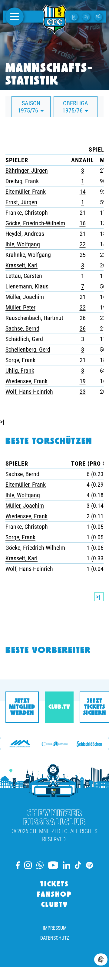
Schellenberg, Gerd (27, 349)
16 (83, 223)
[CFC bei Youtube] (53, 865)
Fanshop (54, 894)
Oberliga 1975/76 (75, 107)
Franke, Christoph (26, 212)
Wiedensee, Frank (26, 381)
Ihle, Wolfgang (22, 244)
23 (83, 391)
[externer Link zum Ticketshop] (74, 16)
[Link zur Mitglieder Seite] (99, 16)
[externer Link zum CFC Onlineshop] (86, 16)
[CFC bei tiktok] (78, 865)
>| (2, 421)
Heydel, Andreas (24, 233)
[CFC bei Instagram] (28, 865)
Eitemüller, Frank (25, 191)
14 (83, 191)
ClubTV (54, 905)
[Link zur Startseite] (54, 31)
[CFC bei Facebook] (18, 865)
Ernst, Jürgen (21, 202)
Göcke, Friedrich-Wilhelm (35, 223)
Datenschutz (54, 938)
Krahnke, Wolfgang (28, 254)
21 (83, 212)
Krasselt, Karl (21, 265)
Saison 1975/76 (29, 107)
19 (83, 381)
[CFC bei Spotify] (89, 865)
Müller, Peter (20, 307)
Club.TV (59, 707)
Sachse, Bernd (22, 328)
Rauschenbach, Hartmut (34, 318)
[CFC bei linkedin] (66, 865)
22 (83, 244)
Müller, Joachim (24, 296)
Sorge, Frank (20, 360)
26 (83, 318)
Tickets (54, 884)
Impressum (55, 928)
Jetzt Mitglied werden (22, 707)
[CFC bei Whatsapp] (40, 865)
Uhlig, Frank (19, 370)
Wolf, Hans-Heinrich (29, 391)
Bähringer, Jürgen (26, 170)
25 (83, 254)
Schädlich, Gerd (24, 339)
